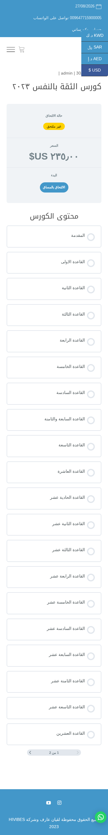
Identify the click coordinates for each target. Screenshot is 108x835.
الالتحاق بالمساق (54, 187)
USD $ (98, 70)
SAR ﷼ (98, 47)
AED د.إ (98, 58)
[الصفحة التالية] (30, 752)
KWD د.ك (97, 35)
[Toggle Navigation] (11, 51)
